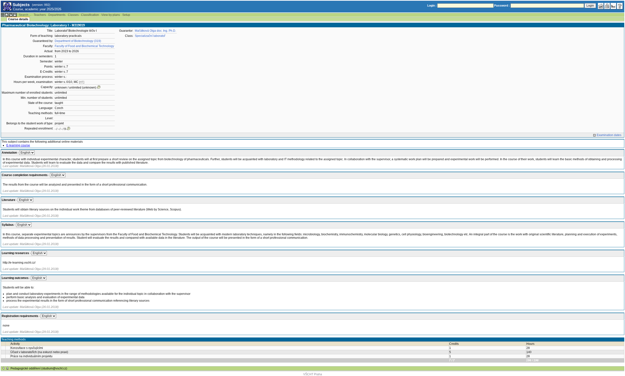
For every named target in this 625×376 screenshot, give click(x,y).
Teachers (40, 15)
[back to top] (4, 368)
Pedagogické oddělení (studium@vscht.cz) (38, 368)
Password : (502, 5)
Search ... (25, 15)
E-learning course (18, 145)
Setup (126, 15)
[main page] (601, 6)
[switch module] (11, 15)
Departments (56, 15)
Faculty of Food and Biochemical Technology (84, 46)
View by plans (110, 15)
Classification (90, 15)
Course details (18, 19)
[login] (607, 6)
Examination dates (609, 135)
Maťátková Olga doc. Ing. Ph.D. (155, 30)
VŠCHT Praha (312, 374)
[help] (620, 6)
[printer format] (15, 15)
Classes (73, 15)
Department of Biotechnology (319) (78, 41)
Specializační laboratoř (150, 36)
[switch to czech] (613, 6)
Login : (432, 5)
